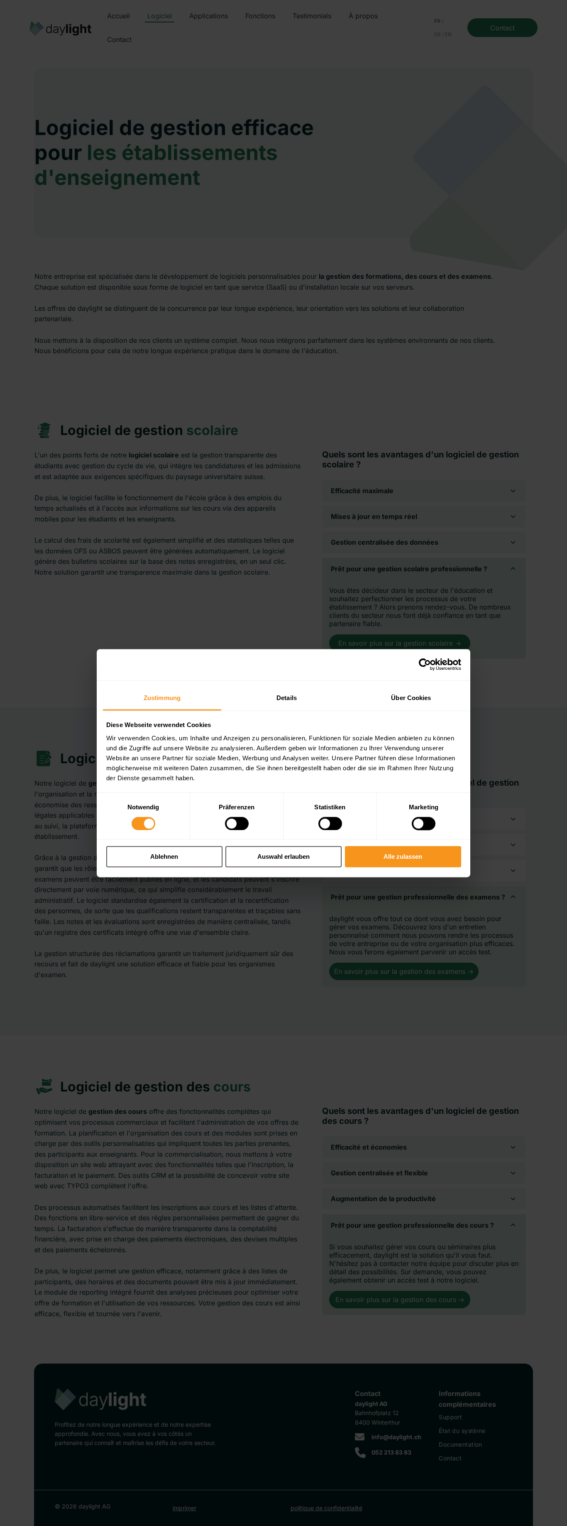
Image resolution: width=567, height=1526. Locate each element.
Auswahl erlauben (283, 856)
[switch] (237, 823)
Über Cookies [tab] (411, 697)
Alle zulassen (403, 856)
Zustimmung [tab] (162, 697)
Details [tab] (286, 697)
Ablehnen (164, 856)
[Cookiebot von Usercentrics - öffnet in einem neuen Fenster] (425, 664)
